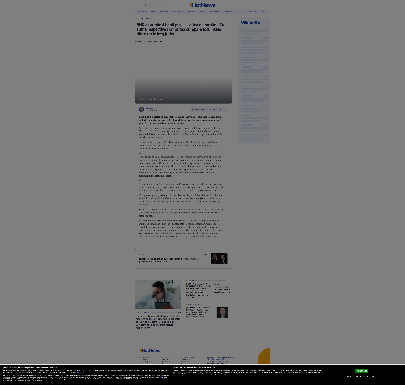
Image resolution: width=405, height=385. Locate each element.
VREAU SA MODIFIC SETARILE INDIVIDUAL (361, 377)
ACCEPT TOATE (362, 371)
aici (161, 377)
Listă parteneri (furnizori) (180, 376)
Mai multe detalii (80, 372)
